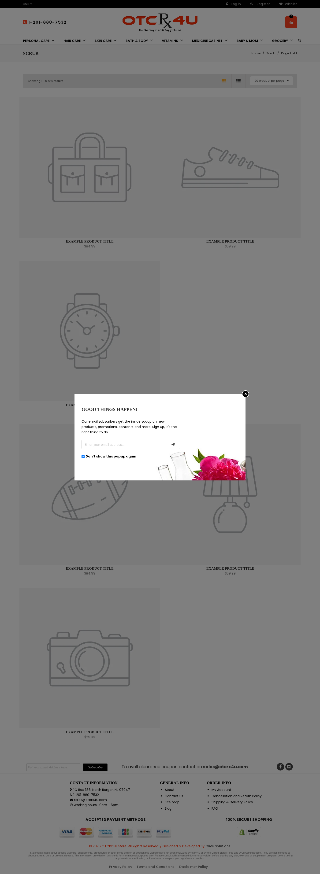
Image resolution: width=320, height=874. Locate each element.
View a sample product (159, 156)
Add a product (128, 156)
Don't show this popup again (111, 456)
